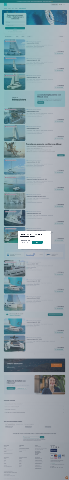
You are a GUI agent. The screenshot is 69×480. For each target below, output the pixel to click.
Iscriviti (37, 242)
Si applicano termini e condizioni (28, 245)
